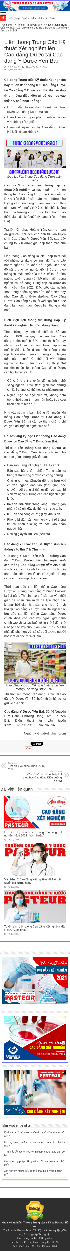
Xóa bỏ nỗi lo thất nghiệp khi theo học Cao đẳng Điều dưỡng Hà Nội (42, 776)
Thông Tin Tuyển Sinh (30, 24)
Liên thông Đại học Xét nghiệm (34, 1238)
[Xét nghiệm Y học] (35, 1038)
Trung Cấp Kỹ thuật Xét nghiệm (43, 1230)
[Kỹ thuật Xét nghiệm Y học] (35, 6)
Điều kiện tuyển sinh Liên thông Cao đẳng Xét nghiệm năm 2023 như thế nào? (33, 833)
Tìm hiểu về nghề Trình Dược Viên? (26, 766)
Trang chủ (6, 24)
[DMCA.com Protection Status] (35, 1210)
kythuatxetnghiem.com (50, 733)
